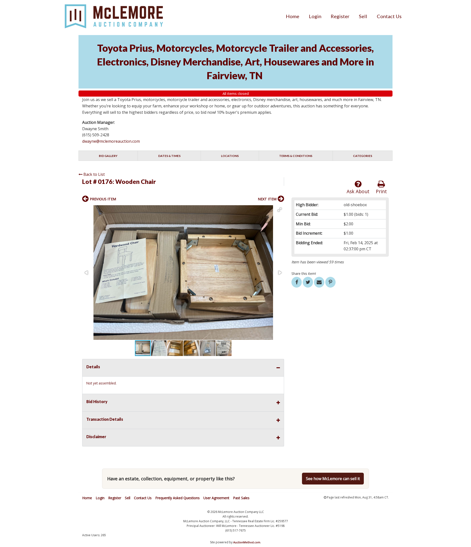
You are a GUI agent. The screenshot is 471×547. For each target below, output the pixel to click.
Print (381, 191)
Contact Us (389, 16)
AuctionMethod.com (246, 542)
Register (340, 16)
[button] (280, 210)
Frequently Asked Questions (177, 498)
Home (292, 16)
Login (315, 16)
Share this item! (303, 273)
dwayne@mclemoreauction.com (111, 141)
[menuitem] (292, 16)
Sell (363, 16)
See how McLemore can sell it (333, 478)
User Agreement (216, 498)
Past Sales (241, 498)
